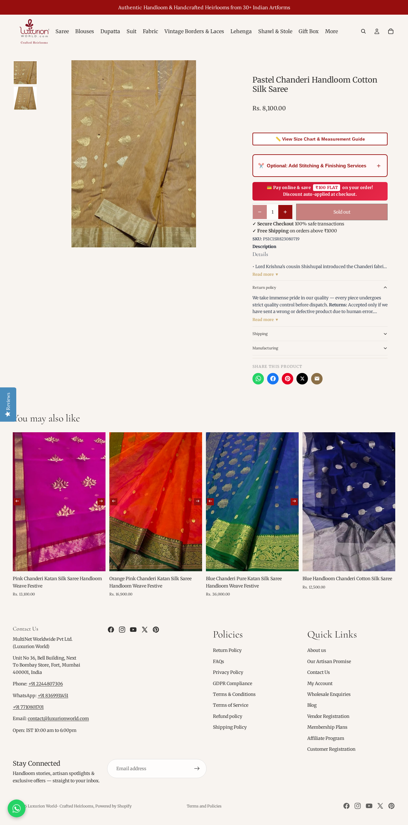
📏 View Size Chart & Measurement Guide (320, 139)
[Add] (95, 561)
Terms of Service (230, 705)
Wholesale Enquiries (329, 694)
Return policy (264, 287)
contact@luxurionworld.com (58, 719)
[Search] (363, 31)
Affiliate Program (325, 738)
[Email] (317, 378)
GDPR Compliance (232, 683)
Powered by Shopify (113, 806)
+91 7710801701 (28, 707)
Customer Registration (331, 749)
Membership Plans (327, 727)
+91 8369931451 (53, 695)
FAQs (218, 661)
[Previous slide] (17, 501)
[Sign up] (197, 769)
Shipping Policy (230, 727)
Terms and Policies (204, 806)
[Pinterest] (287, 378)
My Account (319, 683)
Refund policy (227, 716)
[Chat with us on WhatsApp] (17, 808)
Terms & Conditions (234, 694)
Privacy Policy (228, 672)
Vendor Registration (328, 716)
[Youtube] (133, 629)
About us (316, 650)
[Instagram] (122, 629)
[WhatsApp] (258, 378)
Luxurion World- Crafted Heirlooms (60, 806)
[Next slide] (101, 501)
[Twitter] (145, 629)
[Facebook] (273, 378)
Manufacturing (265, 348)
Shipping (260, 333)
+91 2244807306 (45, 684)
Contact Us (318, 672)
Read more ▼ (265, 274)
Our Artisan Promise (329, 661)
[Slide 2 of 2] (25, 98)
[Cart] (391, 31)
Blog (312, 705)
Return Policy (227, 650)
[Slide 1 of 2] (25, 72)
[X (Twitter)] (302, 378)
